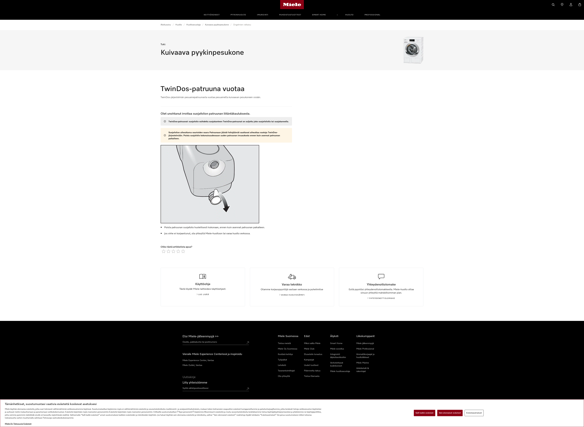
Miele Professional (365, 349)
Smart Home (319, 15)
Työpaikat (282, 360)
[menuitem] (213, 14)
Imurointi (262, 15)
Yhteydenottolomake (382, 298)
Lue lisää (203, 295)
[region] (292, 413)
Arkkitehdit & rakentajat (362, 369)
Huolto (349, 15)
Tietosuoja (18, 424)
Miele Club (309, 349)
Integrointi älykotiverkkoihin (338, 355)
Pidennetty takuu (312, 371)
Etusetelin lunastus (313, 354)
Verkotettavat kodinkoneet (336, 364)
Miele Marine (362, 363)
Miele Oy (9, 424)
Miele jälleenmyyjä (365, 343)
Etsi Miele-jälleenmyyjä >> (200, 336)
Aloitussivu (166, 25)
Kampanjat (309, 360)
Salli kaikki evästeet (424, 413)
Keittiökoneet (212, 15)
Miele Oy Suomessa (287, 349)
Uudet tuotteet (311, 365)
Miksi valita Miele (312, 343)
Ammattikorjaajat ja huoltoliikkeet (365, 355)
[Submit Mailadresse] (248, 389)
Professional (372, 15)
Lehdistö (282, 365)
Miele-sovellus (337, 349)
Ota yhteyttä (284, 376)
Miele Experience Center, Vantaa (198, 360)
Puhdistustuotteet (290, 15)
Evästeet (27, 424)
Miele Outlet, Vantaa (192, 365)
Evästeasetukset (474, 413)
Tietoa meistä (284, 343)
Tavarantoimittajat (286, 371)
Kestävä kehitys (285, 354)
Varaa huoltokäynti (293, 295)
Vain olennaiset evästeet (450, 413)
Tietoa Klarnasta (311, 376)
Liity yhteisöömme (194, 382)
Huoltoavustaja (193, 25)
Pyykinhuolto (238, 15)
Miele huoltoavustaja (340, 371)
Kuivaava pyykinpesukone (217, 25)
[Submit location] (248, 342)
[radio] (163, 251)
